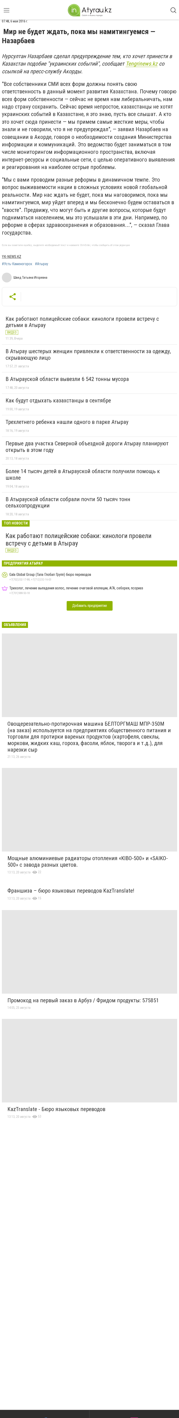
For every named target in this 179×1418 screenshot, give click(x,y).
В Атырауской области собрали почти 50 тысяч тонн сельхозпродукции (68, 502)
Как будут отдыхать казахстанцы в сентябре (58, 400)
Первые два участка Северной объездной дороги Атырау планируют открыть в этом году (87, 446)
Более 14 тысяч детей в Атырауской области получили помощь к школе (83, 474)
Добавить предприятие (89, 605)
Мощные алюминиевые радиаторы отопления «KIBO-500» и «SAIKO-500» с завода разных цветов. (87, 861)
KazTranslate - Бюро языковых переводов (56, 1109)
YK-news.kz (11, 256)
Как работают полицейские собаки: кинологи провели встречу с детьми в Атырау (82, 322)
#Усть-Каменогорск (17, 264)
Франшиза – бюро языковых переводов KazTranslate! (70, 890)
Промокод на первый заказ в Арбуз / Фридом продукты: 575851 (83, 1000)
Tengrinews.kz (142, 63)
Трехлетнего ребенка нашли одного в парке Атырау (67, 422)
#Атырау (41, 264)
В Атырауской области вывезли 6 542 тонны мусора (67, 379)
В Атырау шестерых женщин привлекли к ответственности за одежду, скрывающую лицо (88, 354)
